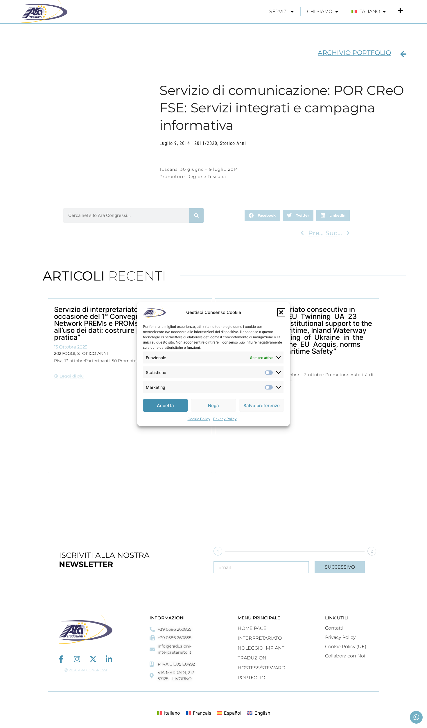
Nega (213, 405)
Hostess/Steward (261, 668)
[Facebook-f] (61, 659)
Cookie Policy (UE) (345, 646)
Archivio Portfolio (354, 53)
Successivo (340, 567)
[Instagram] (77, 659)
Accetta (165, 405)
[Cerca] (196, 215)
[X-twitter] (93, 659)
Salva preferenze (261, 405)
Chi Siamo (319, 11)
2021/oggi (64, 353)
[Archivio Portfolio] (403, 54)
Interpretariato (260, 638)
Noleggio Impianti (262, 648)
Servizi (278, 11)
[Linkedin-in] (109, 659)
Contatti (334, 628)
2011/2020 (205, 143)
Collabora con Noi (345, 656)
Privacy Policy (225, 418)
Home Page (252, 628)
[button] (281, 312)
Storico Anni (233, 143)
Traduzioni (253, 658)
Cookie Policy (199, 418)
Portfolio (251, 677)
